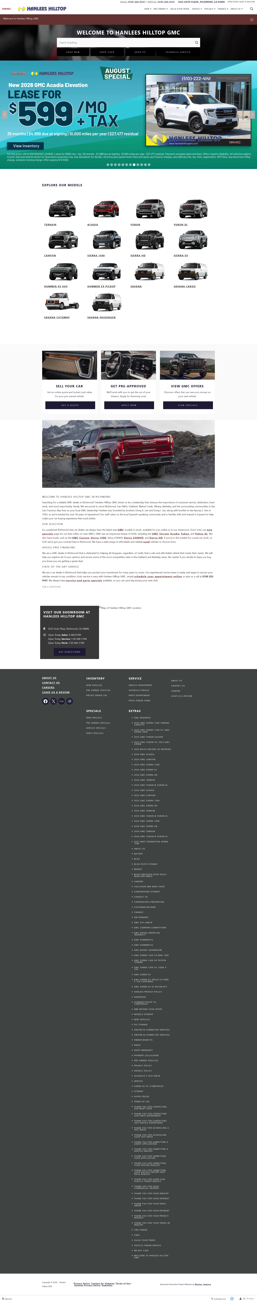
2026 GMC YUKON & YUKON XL (151, 836)
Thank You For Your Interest (151, 1198)
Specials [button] (208, 9)
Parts (137, 1045)
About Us (49, 677)
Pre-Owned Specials (98, 723)
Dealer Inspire (203, 1284)
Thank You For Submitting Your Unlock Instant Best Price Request (150, 1172)
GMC (121, 529)
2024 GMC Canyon (144, 759)
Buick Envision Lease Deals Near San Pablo (150, 875)
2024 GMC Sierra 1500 (147, 764)
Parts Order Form (139, 700)
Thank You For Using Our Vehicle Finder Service (149, 1180)
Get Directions (69, 652)
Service (138, 1081)
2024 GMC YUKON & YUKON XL (151, 785)
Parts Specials (94, 733)
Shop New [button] (73, 52)
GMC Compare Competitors (150, 927)
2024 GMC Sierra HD (146, 775)
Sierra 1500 (98, 537)
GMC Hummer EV (143, 939)
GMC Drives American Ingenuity (147, 934)
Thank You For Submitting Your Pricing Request (150, 1164)
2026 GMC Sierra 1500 (147, 821)
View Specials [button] (188, 405)
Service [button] (196, 9)
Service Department (140, 685)
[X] (53, 701)
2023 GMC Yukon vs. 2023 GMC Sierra (152, 743)
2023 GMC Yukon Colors (148, 737)
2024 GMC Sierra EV (145, 769)
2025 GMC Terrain (144, 810)
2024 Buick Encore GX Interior (152, 749)
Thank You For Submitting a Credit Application (151, 1143)
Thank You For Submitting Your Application (150, 1157)
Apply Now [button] (129, 405)
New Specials (94, 717)
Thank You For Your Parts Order (150, 1204)
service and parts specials (84, 580)
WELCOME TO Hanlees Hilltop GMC (151, 1256)
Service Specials (96, 728)
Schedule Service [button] (178, 52)
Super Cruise (141, 1096)
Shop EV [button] (140, 52)
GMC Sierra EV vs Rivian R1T (150, 986)
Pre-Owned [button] (159, 9)
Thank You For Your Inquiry (151, 1193)
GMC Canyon (81, 537)
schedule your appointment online (158, 576)
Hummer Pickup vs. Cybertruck (145, 1003)
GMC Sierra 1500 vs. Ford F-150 (150, 968)
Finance (138, 912)
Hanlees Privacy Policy (148, 991)
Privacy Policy (143, 1065)
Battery (138, 853)
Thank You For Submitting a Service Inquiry (151, 1150)
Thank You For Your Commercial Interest (146, 1187)
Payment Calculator (146, 1055)
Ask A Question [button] (51, 587)
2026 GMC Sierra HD (146, 826)
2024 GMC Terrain (144, 780)
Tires (137, 1235)
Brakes (138, 869)
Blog (137, 859)
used (146, 541)
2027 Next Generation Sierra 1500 (151, 842)
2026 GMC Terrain (144, 831)
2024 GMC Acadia (144, 754)
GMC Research (142, 717)
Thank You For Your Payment (151, 1210)
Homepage (140, 997)
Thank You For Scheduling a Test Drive (151, 1129)
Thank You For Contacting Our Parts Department (150, 1114)
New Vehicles (94, 685)
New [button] (147, 9)
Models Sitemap (143, 1014)
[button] (251, 8)
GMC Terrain (160, 533)
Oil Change (141, 1024)
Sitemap (138, 1091)
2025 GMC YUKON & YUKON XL (151, 816)
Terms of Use (142, 1101)
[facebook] (45, 701)
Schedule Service (139, 690)
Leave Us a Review (56, 692)
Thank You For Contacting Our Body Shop (150, 1107)
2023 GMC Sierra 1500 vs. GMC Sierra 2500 (152, 731)
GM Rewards (141, 917)
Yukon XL (201, 533)
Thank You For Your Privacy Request (151, 1217)
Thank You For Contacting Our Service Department (150, 1121)
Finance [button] (222, 9)
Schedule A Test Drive (147, 1076)
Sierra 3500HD (134, 537)
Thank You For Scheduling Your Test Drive (150, 1136)
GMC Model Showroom (148, 950)
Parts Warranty (143, 1050)
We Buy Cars (141, 1250)
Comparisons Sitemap (147, 891)
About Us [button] (235, 9)
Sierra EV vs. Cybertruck (149, 1086)
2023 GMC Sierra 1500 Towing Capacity (151, 724)
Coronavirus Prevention (149, 902)
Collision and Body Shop (149, 886)
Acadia (175, 533)
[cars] (61, 701)
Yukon (185, 533)
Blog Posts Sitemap (146, 864)
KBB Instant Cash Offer (148, 1009)
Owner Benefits (143, 1040)
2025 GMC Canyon (144, 795)
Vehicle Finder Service (147, 1245)
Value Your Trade (179, 8)
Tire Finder (140, 1230)
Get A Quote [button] (70, 405)
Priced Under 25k (96, 695)
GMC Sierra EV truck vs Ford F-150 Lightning (151, 980)
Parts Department (139, 695)
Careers (48, 687)
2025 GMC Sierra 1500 (147, 800)
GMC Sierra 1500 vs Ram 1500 (151, 955)
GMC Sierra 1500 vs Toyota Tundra (150, 961)
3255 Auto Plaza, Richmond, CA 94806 (201, 1)
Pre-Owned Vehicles (98, 690)
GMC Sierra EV (142, 974)
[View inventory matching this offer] (128, 115)
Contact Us (51, 682)
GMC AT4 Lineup (143, 922)
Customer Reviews (145, 907)
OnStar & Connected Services (152, 1029)
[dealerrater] (69, 701)
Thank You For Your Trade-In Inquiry (152, 1224)
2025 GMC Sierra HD (146, 805)
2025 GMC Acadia (144, 790)
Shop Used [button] (107, 52)
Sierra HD (156, 537)
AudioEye (107, 1285)
